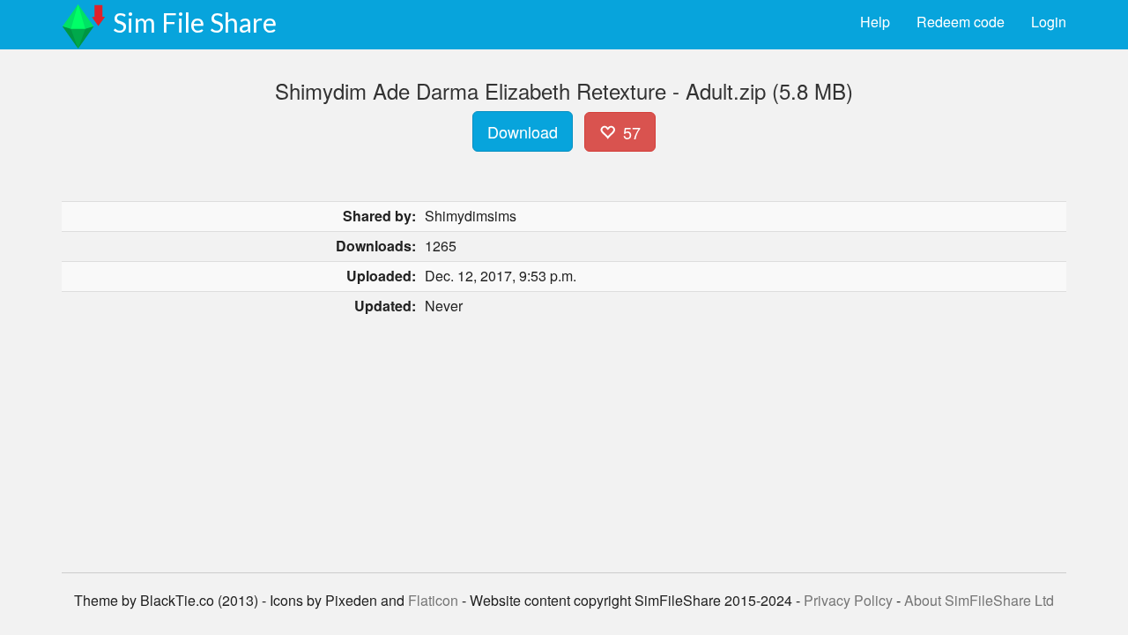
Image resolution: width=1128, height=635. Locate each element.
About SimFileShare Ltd (979, 600)
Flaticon (433, 600)
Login (1048, 21)
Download (522, 131)
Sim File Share (195, 22)
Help (875, 21)
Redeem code (960, 21)
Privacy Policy (848, 600)
